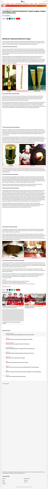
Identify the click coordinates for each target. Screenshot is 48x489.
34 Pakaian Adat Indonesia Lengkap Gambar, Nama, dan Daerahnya (20, 334)
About (3, 3)
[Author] (3, 16)
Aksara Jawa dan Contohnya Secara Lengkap (15, 357)
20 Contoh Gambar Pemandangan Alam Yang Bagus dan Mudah (19, 339)
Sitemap (35, 3)
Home (3, 9)
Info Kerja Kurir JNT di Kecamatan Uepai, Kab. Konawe (12, 323)
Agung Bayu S (7, 15)
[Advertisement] (24, 28)
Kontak (12, 3)
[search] (45, 1)
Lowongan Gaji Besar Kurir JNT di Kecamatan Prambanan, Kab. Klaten (34, 307)
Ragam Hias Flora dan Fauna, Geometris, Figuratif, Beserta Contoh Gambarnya (22, 367)
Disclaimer (8, 3)
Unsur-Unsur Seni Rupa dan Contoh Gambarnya (16, 376)
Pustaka (31, 3)
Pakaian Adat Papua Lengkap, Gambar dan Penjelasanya (18, 343)
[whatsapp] (14, 19)
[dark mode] (43, 1)
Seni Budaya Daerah (9, 9)
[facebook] (7, 19)
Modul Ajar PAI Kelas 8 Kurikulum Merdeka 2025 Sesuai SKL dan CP (20, 353)
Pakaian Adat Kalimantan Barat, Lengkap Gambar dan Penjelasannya (20, 348)
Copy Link (18, 18)
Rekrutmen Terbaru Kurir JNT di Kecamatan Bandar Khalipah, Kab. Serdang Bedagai (23, 371)
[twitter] (10, 19)
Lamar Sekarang (18, 3)
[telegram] (12, 19)
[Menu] (3, 1)
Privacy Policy (25, 3)
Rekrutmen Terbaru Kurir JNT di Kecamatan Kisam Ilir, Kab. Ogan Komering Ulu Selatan (13, 307)
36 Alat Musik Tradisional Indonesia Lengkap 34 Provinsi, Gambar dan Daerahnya (18, 283)
